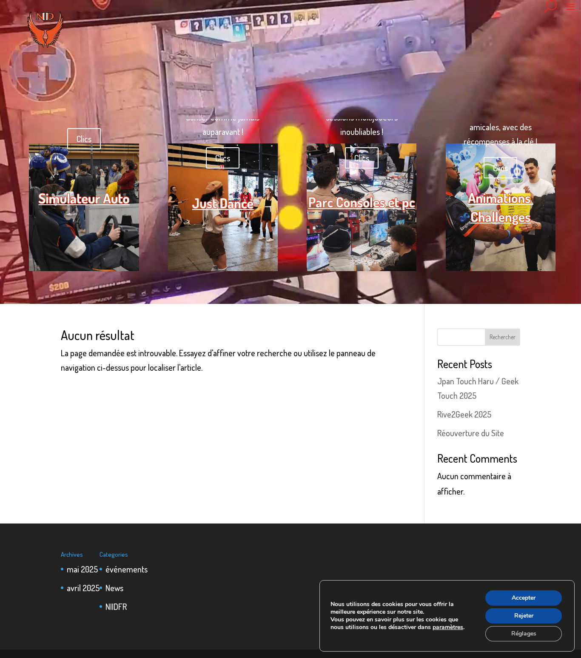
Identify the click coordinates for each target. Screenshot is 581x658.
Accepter (523, 598)
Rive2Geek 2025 (464, 414)
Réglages (523, 633)
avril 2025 (83, 587)
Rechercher (502, 336)
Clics (84, 138)
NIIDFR (116, 606)
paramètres (448, 627)
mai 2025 (82, 569)
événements (126, 569)
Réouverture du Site (470, 432)
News (114, 587)
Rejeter (523, 616)
